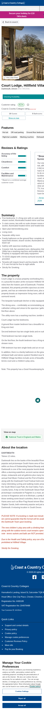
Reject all (22, 698)
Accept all (22, 705)
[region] (22, 682)
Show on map (14, 118)
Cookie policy (35, 686)
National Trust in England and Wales (25, 437)
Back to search (11, 22)
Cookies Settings (21, 691)
